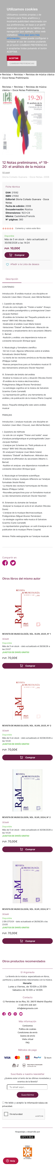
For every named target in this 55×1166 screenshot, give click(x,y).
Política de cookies (27, 1029)
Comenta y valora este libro (27, 228)
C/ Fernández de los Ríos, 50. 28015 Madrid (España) (27, 1001)
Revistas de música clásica (40, 74)
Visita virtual (27, 1039)
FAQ (27, 1042)
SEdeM (5, 639)
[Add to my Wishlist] (7, 264)
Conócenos (27, 1025)
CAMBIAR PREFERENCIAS (22, 63)
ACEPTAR (13, 58)
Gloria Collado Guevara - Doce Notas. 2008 (25, 177)
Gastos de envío (27, 1036)
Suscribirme (27, 1094)
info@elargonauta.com (27, 1008)
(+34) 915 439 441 (27, 1005)
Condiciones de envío (27, 1032)
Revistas (6, 74)
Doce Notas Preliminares (15, 77)
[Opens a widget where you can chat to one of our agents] (10, 1161)
